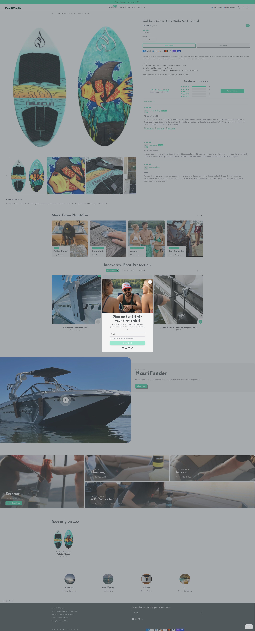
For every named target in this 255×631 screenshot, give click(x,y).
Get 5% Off (127, 343)
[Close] (150, 282)
